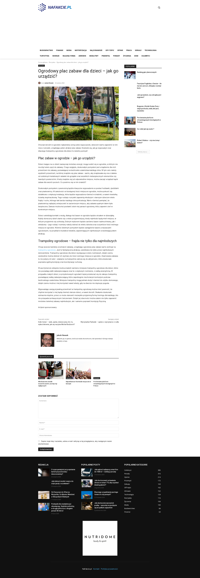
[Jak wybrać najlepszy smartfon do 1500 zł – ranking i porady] (86, 472)
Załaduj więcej (142, 152)
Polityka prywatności (109, 569)
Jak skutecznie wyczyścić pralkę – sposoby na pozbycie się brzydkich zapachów (105, 505)
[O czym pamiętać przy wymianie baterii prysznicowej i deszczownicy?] (43, 472)
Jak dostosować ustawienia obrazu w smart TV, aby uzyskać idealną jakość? (106, 482)
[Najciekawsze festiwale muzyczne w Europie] (78, 370)
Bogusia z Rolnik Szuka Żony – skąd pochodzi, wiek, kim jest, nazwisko (148, 108)
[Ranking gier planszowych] (130, 75)
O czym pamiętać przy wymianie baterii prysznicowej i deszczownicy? (63, 472)
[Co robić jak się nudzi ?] (130, 132)
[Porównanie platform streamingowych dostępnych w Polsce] (106, 370)
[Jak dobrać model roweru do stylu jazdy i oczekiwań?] (43, 484)
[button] (159, 7)
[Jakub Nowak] (39, 83)
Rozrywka (52, 62)
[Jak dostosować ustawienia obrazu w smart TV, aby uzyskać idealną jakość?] (86, 483)
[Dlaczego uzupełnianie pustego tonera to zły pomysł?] (86, 495)
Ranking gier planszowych (146, 72)
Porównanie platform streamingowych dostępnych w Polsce (104, 384)
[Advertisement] (100, 30)
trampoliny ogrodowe (47, 250)
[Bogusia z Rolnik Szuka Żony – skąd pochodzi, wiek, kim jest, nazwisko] (130, 109)
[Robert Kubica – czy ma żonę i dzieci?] (130, 143)
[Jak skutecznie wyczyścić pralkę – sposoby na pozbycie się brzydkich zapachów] (86, 506)
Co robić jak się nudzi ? (145, 129)
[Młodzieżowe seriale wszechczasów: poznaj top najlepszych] (51, 370)
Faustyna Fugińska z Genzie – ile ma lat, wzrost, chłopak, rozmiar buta (149, 86)
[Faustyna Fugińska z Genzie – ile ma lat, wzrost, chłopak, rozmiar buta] (130, 86)
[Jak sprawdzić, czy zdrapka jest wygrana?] (130, 98)
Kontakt (96, 569)
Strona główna (42, 62)
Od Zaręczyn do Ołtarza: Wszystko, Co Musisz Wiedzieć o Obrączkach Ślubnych (63, 494)
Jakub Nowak (49, 83)
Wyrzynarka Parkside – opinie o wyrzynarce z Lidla (100, 322)
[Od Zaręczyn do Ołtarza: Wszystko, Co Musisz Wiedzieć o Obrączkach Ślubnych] (43, 495)
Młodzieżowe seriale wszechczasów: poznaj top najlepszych (47, 384)
